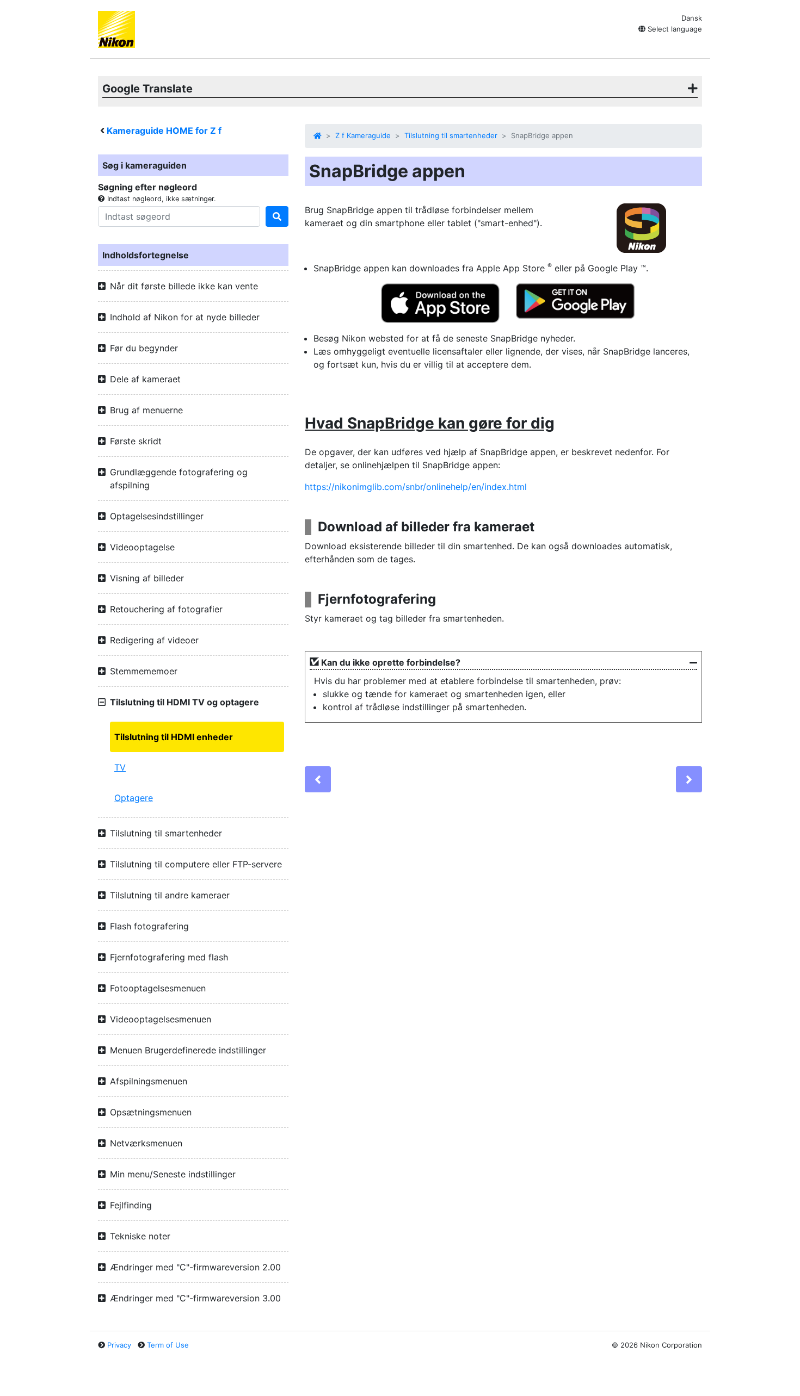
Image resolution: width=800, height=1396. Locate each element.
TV (120, 767)
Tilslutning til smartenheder (450, 135)
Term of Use (168, 1345)
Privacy (119, 1345)
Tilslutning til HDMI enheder (173, 736)
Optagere (133, 797)
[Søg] (277, 216)
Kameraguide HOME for (164, 130)
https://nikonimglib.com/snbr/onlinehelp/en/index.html (416, 486)
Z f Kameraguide (363, 135)
